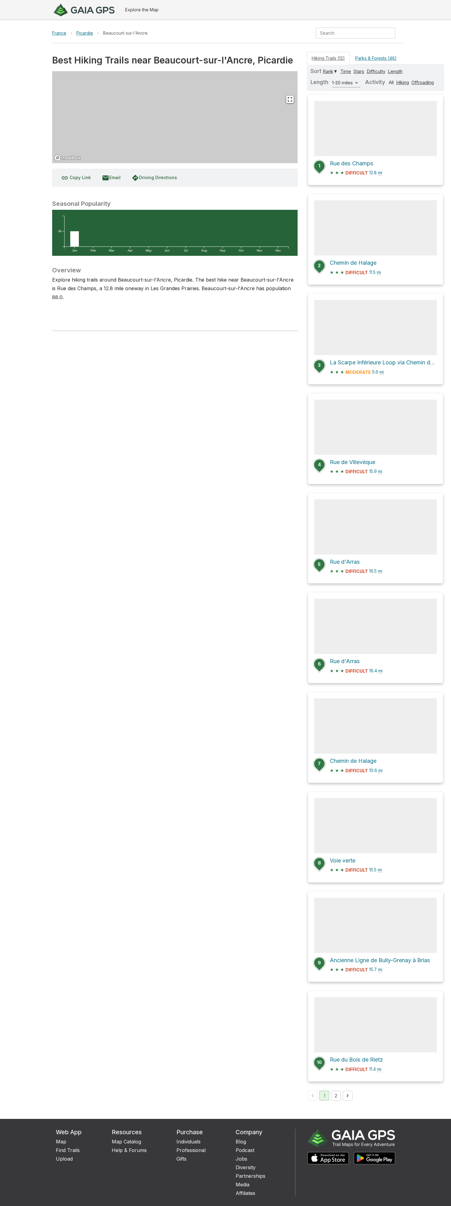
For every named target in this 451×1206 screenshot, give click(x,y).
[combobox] (351, 33)
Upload (64, 1159)
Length (395, 71)
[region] (175, 117)
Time (345, 71)
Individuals (188, 1142)
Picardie (84, 33)
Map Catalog (126, 1142)
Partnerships (250, 1176)
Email (111, 178)
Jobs (241, 1159)
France (59, 33)
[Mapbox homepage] (67, 157)
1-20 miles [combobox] (342, 83)
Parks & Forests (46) (376, 58)
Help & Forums (129, 1150)
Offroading (422, 82)
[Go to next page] (348, 1095)
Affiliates (245, 1193)
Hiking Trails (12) (328, 58)
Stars (358, 71)
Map (61, 1142)
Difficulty (376, 71)
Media (242, 1184)
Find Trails (68, 1150)
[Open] (392, 33)
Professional (191, 1150)
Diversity (246, 1167)
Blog (241, 1142)
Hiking (402, 82)
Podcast (245, 1150)
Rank (328, 71)
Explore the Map (142, 9)
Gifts (181, 1159)
